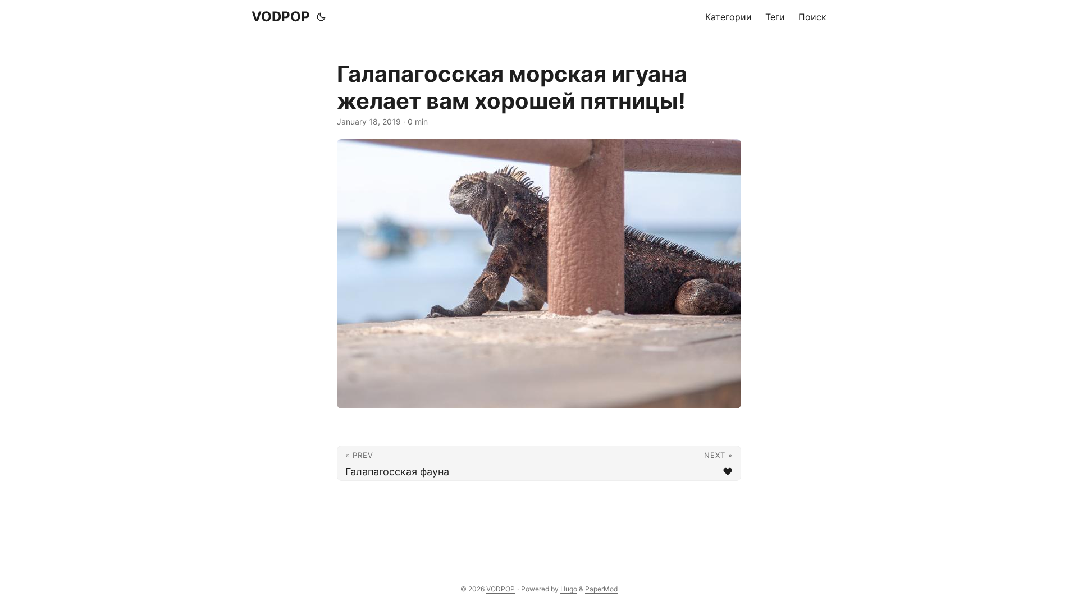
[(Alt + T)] (321, 17)
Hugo (568, 589)
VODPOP (281, 16)
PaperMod (601, 589)
